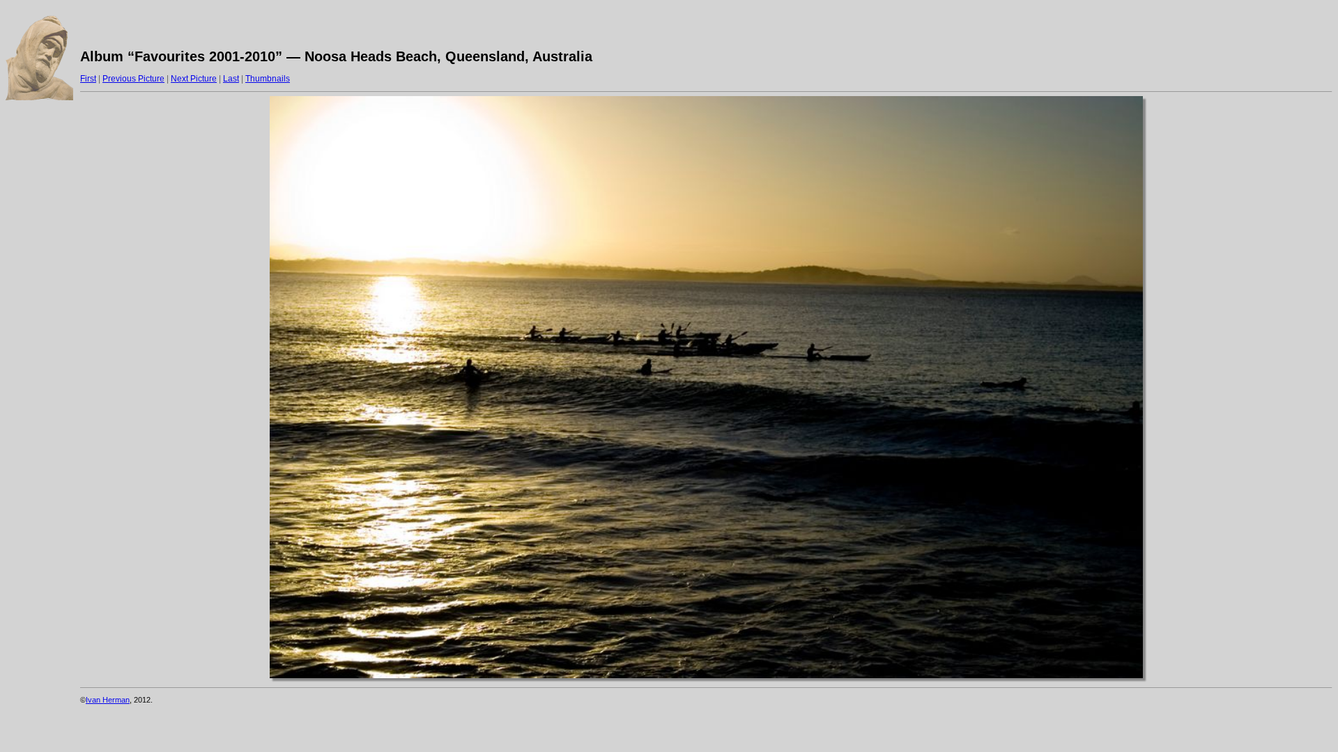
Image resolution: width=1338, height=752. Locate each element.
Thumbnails (267, 79)
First (88, 79)
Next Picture (194, 79)
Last (231, 79)
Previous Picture (133, 79)
